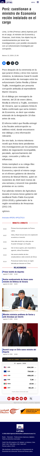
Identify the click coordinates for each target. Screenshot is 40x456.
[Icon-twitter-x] (13, 398)
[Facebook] (4, 63)
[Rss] (25, 398)
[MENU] (38, 2)
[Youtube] (17, 398)
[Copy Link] (12, 63)
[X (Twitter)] (8, 63)
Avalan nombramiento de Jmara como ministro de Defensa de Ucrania (18, 280)
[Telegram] (21, 398)
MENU (33, 2)
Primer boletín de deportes (13, 272)
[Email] (17, 63)
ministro (6, 218)
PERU (12, 218)
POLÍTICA (21, 218)
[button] (31, 398)
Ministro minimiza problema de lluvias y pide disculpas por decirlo (19, 315)
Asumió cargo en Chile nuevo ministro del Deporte (19, 350)
